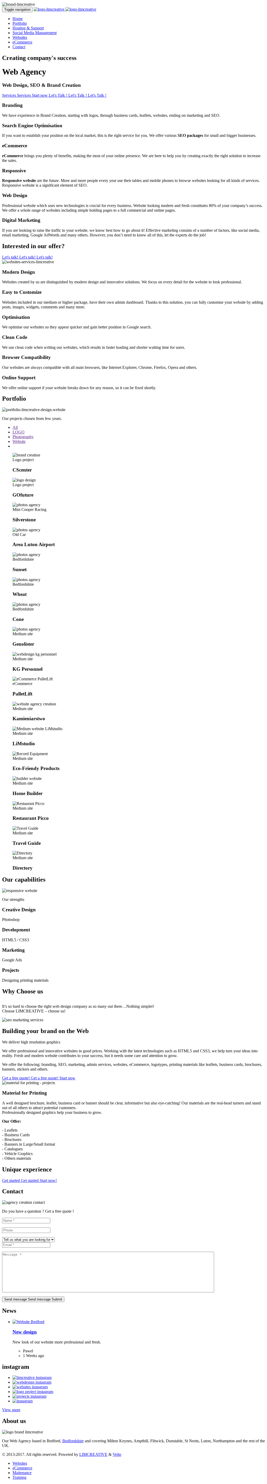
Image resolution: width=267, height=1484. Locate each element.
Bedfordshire (73, 1441)
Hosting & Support (28, 28)
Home (18, 18)
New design (25, 1332)
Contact (19, 47)
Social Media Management (35, 32)
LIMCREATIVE (93, 1454)
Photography (23, 437)
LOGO (19, 432)
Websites (20, 37)
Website (19, 441)
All (15, 427)
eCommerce (22, 42)
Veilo (117, 1454)
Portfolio (20, 23)
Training (19, 1477)
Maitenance (22, 1472)
